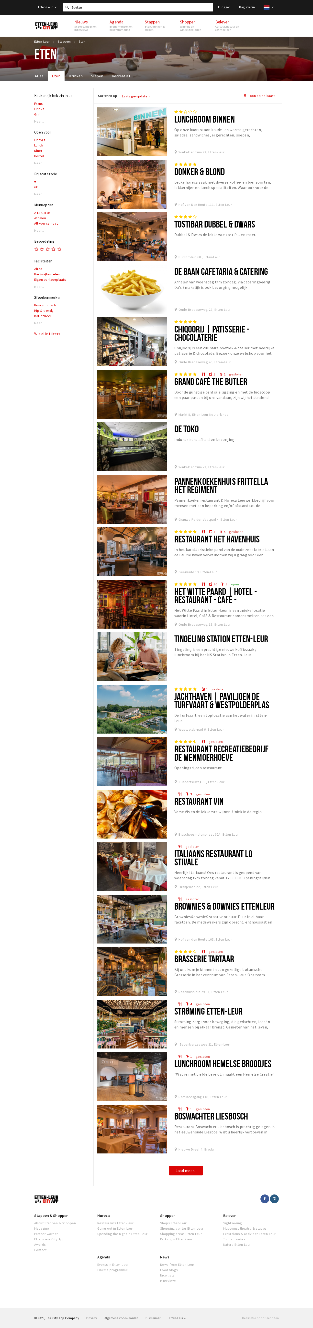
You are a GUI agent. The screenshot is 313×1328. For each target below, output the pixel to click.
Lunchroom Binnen (204, 119)
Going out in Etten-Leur (115, 1228)
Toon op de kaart (261, 95)
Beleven (229, 1215)
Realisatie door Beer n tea (260, 1318)
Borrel (39, 156)
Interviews (168, 1280)
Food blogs (169, 1270)
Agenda (103, 1257)
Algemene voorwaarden (121, 1318)
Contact (40, 1250)
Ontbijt (39, 140)
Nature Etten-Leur (237, 1244)
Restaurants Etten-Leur (115, 1223)
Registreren (247, 7)
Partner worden (46, 1234)
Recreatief (121, 75)
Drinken (76, 75)
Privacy (91, 1318)
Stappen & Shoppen (51, 1215)
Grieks (39, 109)
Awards (40, 1244)
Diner (38, 150)
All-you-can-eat (46, 223)
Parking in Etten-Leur (176, 1239)
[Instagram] (274, 1198)
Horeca (103, 1215)
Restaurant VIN (199, 801)
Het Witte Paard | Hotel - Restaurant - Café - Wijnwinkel (215, 599)
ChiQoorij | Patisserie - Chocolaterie (212, 333)
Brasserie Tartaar (204, 959)
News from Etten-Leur (177, 1264)
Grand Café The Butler (210, 381)
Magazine (41, 1228)
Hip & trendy (44, 310)
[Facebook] (264, 1198)
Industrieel (42, 316)
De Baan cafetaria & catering (221, 271)
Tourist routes (234, 1239)
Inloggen (224, 7)
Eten (56, 75)
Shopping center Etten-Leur (181, 1228)
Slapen (97, 75)
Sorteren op (107, 95)
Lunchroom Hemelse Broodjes (222, 1063)
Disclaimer (152, 1318)
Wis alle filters (47, 333)
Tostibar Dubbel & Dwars (214, 224)
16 (213, 584)
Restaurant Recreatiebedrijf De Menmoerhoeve (221, 753)
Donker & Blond (199, 171)
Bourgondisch (45, 305)
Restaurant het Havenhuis (217, 539)
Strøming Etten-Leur (208, 1011)
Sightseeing (232, 1223)
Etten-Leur (45, 7)
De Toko (186, 429)
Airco (38, 269)
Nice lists (167, 1275)
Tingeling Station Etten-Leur (221, 638)
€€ (36, 187)
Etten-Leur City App (49, 1239)
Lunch (38, 145)
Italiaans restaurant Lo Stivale (213, 857)
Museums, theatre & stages (245, 1228)
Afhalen (40, 218)
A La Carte (42, 212)
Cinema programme (112, 1270)
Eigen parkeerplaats (50, 279)
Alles (39, 75)
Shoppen (168, 1215)
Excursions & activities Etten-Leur (249, 1234)
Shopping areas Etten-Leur (181, 1234)
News (164, 1257)
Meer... (39, 121)
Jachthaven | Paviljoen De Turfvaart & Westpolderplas (221, 700)
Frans (38, 103)
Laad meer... (186, 1170)
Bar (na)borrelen (47, 274)
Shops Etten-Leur (173, 1223)
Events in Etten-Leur (113, 1264)
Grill (37, 114)
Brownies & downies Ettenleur (224, 906)
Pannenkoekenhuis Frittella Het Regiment (221, 485)
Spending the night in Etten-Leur (122, 1234)
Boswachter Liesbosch (211, 1116)
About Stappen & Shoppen (55, 1223)
